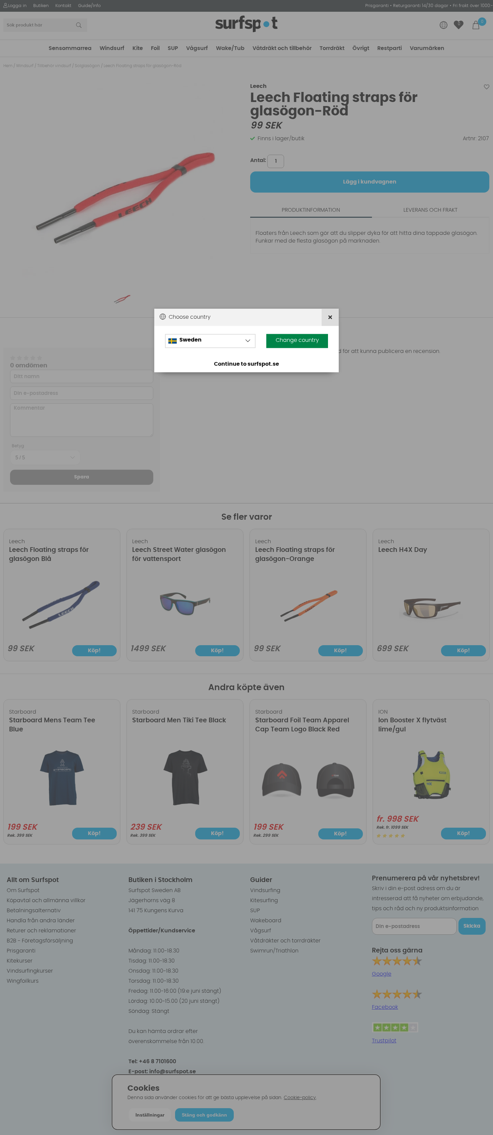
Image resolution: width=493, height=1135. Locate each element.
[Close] (330, 317)
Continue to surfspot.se (246, 364)
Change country (297, 340)
